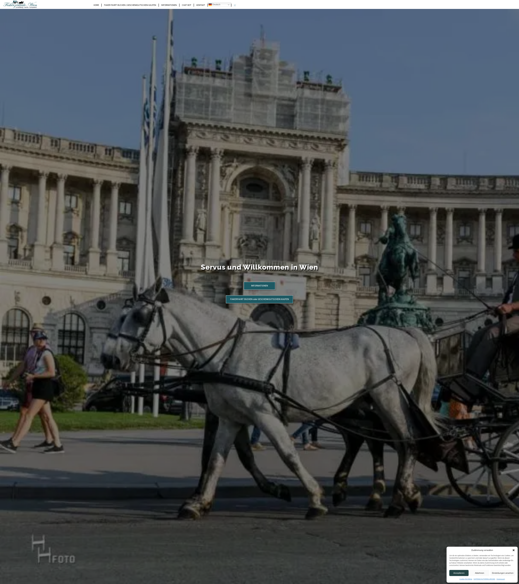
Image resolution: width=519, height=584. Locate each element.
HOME (96, 5)
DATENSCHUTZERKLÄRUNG (484, 579)
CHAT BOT (186, 5)
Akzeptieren (459, 573)
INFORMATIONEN (169, 5)
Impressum (501, 579)
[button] (513, 550)
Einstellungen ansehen (502, 573)
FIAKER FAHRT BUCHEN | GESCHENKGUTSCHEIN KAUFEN (130, 5)
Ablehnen (479, 573)
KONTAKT (200, 5)
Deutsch (216, 4)
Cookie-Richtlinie (465, 579)
